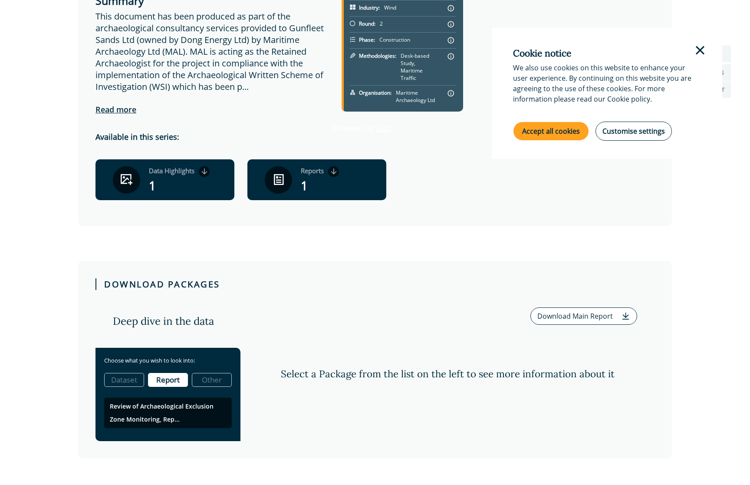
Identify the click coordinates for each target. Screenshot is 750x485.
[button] (583, 316)
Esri (383, 127)
